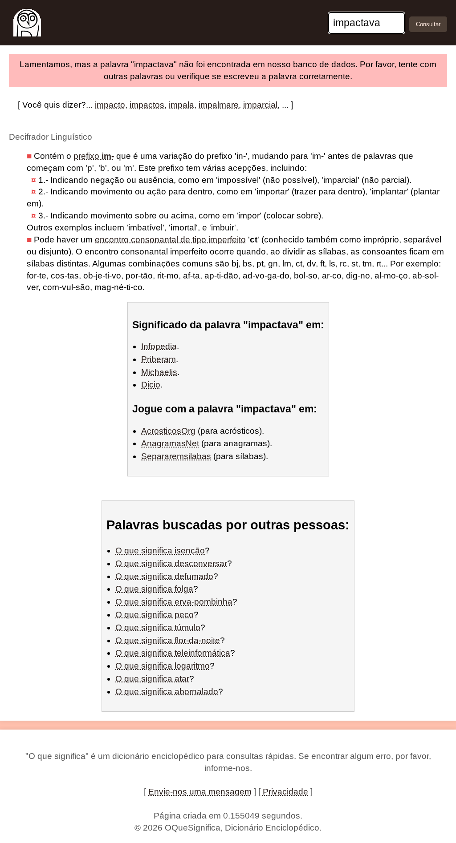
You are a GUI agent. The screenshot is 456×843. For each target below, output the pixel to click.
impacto (110, 104)
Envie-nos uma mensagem (200, 791)
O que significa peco (154, 614)
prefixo (93, 156)
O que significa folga (154, 588)
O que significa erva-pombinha (173, 601)
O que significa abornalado (166, 691)
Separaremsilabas (176, 456)
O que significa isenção (160, 550)
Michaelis (159, 372)
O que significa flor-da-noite (167, 640)
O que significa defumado (164, 576)
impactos (147, 104)
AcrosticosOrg (168, 431)
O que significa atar (152, 678)
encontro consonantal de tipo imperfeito (170, 239)
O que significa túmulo (157, 627)
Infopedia (159, 346)
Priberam (158, 359)
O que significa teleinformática (172, 652)
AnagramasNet (170, 443)
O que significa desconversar (171, 563)
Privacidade (285, 791)
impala (181, 104)
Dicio (150, 384)
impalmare (219, 104)
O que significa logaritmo (162, 665)
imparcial (260, 104)
